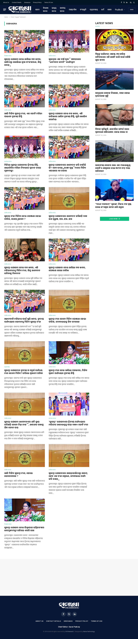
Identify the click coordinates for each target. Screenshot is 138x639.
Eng (131, 9)
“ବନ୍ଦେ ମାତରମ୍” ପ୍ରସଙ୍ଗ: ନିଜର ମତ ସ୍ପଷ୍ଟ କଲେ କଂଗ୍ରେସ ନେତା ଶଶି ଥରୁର (113, 205)
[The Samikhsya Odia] (20, 9)
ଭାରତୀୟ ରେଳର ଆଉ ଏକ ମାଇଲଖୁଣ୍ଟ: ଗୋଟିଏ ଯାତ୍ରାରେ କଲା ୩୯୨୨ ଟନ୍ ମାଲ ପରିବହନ (113, 168)
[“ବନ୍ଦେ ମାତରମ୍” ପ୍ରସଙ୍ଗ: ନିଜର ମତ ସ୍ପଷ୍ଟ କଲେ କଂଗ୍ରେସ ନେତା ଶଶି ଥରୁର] (114, 190)
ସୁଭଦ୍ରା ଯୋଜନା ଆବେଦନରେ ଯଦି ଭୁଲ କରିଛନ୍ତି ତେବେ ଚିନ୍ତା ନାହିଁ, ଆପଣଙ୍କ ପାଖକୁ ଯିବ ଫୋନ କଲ (24, 424)
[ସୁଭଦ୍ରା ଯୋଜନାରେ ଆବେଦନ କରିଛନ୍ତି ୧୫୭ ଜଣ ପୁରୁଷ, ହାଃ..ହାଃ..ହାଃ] (69, 198)
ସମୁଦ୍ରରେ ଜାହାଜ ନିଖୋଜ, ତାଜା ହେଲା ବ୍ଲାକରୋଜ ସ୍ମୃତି (112, 94)
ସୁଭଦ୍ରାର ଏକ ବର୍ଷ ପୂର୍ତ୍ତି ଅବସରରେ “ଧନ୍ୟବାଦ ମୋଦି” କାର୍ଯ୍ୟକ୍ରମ (65, 60)
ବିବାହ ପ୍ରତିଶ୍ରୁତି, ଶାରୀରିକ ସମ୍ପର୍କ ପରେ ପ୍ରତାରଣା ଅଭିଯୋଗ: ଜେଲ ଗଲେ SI (112, 130)
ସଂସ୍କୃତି (83, 9)
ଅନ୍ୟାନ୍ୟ (119, 9)
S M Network (69, 631)
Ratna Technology (89, 631)
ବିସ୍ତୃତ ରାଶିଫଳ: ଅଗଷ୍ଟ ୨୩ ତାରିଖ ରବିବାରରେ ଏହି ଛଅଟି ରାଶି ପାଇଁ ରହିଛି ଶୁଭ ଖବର (112, 56)
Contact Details (16, 2)
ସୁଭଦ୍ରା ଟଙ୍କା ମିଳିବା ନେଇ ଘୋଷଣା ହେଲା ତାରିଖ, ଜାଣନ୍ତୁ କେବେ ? (22, 217)
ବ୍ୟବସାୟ (94, 9)
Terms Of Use (48, 2)
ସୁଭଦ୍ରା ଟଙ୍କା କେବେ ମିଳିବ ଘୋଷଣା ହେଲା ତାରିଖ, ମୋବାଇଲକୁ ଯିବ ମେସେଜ (67, 320)
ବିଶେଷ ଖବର (45, 9)
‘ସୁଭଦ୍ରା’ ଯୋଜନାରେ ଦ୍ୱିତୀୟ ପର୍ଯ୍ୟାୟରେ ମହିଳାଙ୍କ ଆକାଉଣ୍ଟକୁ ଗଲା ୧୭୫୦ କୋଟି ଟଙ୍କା (68, 423)
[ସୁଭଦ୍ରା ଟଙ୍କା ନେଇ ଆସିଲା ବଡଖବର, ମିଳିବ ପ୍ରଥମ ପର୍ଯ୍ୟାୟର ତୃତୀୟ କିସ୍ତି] (69, 352)
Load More (113, 219)
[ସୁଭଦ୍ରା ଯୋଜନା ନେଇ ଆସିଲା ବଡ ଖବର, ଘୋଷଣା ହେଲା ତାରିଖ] (69, 250)
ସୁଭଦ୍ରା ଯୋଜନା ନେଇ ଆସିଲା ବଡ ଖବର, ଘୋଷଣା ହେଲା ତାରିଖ (67, 269)
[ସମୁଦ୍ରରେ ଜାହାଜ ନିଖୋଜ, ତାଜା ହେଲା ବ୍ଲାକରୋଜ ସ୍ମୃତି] (114, 79)
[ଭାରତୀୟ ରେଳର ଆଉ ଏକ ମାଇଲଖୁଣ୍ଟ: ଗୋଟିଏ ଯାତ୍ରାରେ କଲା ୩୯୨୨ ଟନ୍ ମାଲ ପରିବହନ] (114, 151)
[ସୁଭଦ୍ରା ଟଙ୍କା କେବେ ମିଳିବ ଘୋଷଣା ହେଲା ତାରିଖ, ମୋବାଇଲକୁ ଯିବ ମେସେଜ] (69, 301)
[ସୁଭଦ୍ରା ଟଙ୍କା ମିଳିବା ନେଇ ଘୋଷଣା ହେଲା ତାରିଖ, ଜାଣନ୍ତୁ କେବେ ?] (24, 198)
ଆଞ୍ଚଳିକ (73, 9)
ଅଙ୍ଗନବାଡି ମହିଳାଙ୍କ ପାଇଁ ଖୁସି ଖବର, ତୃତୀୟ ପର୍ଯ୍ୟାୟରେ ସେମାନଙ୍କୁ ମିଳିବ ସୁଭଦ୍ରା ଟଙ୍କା (24, 320)
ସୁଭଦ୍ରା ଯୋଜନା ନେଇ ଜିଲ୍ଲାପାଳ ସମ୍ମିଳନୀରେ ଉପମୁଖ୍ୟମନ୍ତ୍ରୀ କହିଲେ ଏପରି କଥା (24, 529)
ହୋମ (37, 9)
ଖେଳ (110, 9)
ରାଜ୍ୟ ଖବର (54, 9)
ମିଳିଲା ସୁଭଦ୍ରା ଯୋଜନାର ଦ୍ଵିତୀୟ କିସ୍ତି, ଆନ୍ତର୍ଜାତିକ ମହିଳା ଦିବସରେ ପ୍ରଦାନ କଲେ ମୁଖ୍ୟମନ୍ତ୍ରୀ (22, 167)
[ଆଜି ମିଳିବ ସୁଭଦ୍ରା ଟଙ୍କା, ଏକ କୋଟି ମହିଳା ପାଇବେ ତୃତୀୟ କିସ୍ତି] (24, 96)
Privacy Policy (37, 2)
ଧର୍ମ (102, 9)
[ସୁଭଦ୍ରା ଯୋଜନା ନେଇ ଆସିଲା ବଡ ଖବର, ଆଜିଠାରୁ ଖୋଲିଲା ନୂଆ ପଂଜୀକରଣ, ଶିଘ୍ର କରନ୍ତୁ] (24, 41)
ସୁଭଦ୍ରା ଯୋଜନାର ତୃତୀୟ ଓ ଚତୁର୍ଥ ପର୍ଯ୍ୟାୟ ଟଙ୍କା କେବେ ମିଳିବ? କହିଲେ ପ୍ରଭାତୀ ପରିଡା (23, 372)
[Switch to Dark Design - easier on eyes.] (134, 2)
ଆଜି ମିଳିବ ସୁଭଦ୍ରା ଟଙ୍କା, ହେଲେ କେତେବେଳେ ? (18, 474)
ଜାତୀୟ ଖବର (62, 9)
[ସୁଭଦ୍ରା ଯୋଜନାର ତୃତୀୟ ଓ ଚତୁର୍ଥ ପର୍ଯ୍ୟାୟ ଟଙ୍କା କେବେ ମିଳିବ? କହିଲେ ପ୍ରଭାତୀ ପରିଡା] (24, 352)
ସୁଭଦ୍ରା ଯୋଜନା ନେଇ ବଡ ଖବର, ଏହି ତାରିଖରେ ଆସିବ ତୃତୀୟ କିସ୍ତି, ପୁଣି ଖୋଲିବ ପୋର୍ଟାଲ (68, 116)
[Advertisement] (114, 241)
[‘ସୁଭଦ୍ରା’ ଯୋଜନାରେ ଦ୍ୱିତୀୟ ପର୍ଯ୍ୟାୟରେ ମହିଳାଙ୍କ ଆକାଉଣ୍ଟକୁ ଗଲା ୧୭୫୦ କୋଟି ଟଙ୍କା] (69, 404)
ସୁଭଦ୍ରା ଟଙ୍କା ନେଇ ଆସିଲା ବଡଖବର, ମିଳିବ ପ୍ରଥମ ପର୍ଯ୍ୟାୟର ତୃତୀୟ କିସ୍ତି (68, 372)
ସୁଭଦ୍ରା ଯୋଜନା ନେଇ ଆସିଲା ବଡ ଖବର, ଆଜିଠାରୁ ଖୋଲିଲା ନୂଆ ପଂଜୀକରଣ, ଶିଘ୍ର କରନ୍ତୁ (22, 62)
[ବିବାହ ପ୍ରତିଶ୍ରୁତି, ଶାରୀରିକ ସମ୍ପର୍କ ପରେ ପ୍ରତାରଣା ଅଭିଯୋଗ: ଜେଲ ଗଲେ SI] (114, 115)
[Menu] (4, 9)
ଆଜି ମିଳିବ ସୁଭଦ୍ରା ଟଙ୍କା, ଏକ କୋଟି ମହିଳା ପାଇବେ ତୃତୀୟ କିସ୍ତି (23, 115)
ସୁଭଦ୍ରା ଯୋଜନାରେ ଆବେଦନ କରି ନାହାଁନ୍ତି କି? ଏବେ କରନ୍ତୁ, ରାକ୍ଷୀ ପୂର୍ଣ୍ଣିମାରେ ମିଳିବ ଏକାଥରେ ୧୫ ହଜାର (67, 167)
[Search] (131, 2)
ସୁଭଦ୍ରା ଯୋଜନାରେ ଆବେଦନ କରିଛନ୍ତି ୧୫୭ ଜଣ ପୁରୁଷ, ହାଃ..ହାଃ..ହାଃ (68, 217)
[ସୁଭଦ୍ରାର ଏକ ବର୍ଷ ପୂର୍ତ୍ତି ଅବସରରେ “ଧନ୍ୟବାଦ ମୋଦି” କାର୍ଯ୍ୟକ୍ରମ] (69, 41)
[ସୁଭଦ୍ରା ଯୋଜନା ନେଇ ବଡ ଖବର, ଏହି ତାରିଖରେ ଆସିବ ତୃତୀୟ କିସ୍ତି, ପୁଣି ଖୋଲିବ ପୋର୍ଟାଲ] (69, 96)
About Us (6, 2)
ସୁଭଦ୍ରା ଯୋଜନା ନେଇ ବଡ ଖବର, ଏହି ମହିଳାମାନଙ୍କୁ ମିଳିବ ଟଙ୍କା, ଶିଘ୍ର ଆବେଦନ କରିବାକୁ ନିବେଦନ (22, 270)
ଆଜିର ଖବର (52, 55)
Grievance (27, 2)
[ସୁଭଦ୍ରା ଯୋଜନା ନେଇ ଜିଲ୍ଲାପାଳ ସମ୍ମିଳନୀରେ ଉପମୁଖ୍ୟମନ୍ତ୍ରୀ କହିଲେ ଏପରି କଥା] (24, 510)
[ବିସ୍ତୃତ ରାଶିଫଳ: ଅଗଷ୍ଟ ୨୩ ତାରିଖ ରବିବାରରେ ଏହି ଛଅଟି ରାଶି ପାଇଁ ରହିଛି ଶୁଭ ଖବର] (114, 40)
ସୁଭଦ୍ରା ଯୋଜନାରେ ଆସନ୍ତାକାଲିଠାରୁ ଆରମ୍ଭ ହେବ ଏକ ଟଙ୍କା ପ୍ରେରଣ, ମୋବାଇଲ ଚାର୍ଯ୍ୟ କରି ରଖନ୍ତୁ (68, 476)
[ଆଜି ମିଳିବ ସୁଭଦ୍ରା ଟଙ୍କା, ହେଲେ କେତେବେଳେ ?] (24, 455)
